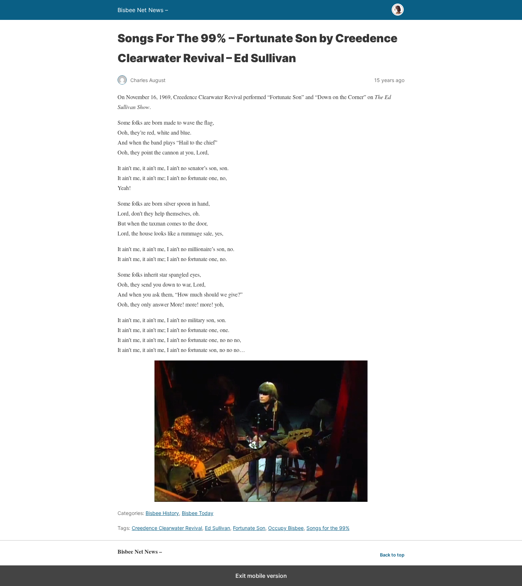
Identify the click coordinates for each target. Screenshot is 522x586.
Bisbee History (162, 513)
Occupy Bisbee (286, 528)
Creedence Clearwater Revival (167, 528)
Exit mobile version (261, 575)
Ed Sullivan (217, 528)
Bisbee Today (197, 513)
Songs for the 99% (327, 528)
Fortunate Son (249, 528)
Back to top (392, 555)
